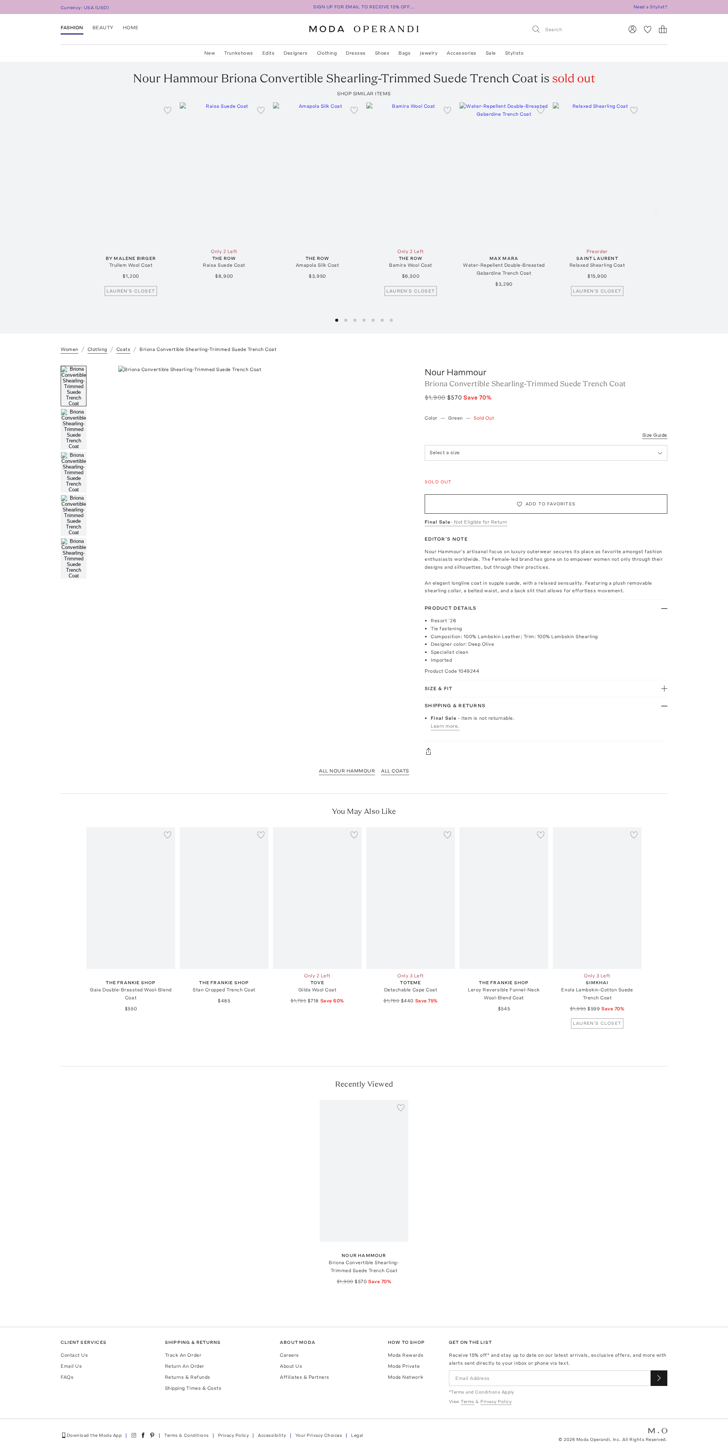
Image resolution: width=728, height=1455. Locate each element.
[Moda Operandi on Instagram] (134, 1435)
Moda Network (405, 1377)
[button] (336, 320)
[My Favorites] (647, 29)
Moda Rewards (406, 1355)
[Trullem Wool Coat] (130, 173)
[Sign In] (632, 29)
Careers (289, 1355)
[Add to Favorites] (167, 110)
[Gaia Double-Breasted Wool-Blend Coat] (130, 898)
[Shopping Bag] (662, 29)
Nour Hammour (455, 372)
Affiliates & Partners (304, 1377)
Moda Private (404, 1366)
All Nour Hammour (347, 771)
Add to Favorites (551, 503)
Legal (357, 1435)
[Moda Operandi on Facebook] (143, 1435)
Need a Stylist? (650, 6)
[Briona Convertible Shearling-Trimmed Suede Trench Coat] (364, 1171)
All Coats (395, 771)
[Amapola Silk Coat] (317, 173)
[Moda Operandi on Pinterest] (152, 1435)
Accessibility (272, 1435)
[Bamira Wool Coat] (410, 173)
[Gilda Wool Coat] (317, 898)
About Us (291, 1366)
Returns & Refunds (187, 1377)
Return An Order (184, 1366)
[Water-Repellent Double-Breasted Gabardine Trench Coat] (504, 173)
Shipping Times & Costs (193, 1388)
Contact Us (74, 1355)
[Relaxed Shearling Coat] (597, 173)
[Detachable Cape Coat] (410, 898)
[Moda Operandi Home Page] (364, 29)
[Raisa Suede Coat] (224, 173)
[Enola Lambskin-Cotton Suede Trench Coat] (597, 898)
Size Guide (654, 435)
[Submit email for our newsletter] (659, 1378)
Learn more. (445, 726)
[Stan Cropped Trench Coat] (224, 898)
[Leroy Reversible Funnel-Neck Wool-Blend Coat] (504, 898)
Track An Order (183, 1355)
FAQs (67, 1377)
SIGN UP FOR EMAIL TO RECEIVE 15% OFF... (364, 6)
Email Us (71, 1366)
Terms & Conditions (186, 1435)
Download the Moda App (94, 1435)
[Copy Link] (546, 751)
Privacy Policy (233, 1435)
